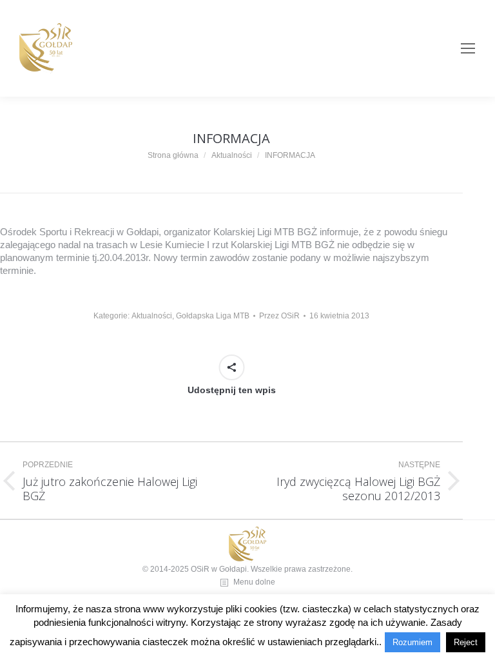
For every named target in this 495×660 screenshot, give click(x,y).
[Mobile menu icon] (468, 48)
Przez (279, 315)
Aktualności (151, 315)
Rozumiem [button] (412, 642)
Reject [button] (466, 642)
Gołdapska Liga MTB (212, 315)
